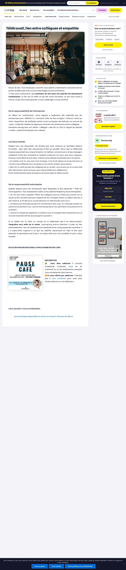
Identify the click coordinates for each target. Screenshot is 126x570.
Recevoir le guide (108, 126)
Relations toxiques (78, 16)
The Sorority (106, 141)
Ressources (34, 10)
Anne (70, 266)
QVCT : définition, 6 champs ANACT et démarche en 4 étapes (109, 82)
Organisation (91, 16)
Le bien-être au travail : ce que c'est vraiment (108, 92)
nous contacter (59, 278)
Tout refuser (56, 566)
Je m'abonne (91, 3)
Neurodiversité (50, 16)
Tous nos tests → (108, 50)
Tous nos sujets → (115, 16)
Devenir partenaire (108, 206)
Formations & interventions (67, 10)
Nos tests (23, 10)
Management (37, 16)
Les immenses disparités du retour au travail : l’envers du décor (43, 316)
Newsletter (115, 10)
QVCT (28, 16)
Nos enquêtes (49, 10)
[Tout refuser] (124, 564)
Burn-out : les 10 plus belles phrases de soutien (107, 102)
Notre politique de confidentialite (80, 566)
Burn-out (8, 16)
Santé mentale (19, 16)
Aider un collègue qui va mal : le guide (109, 97)
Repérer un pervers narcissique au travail (109, 87)
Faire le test (108, 45)
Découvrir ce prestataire (108, 158)
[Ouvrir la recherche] (93, 10)
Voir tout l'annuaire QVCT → (108, 163)
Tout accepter (39, 566)
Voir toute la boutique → (108, 261)
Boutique (102, 10)
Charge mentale (64, 16)
